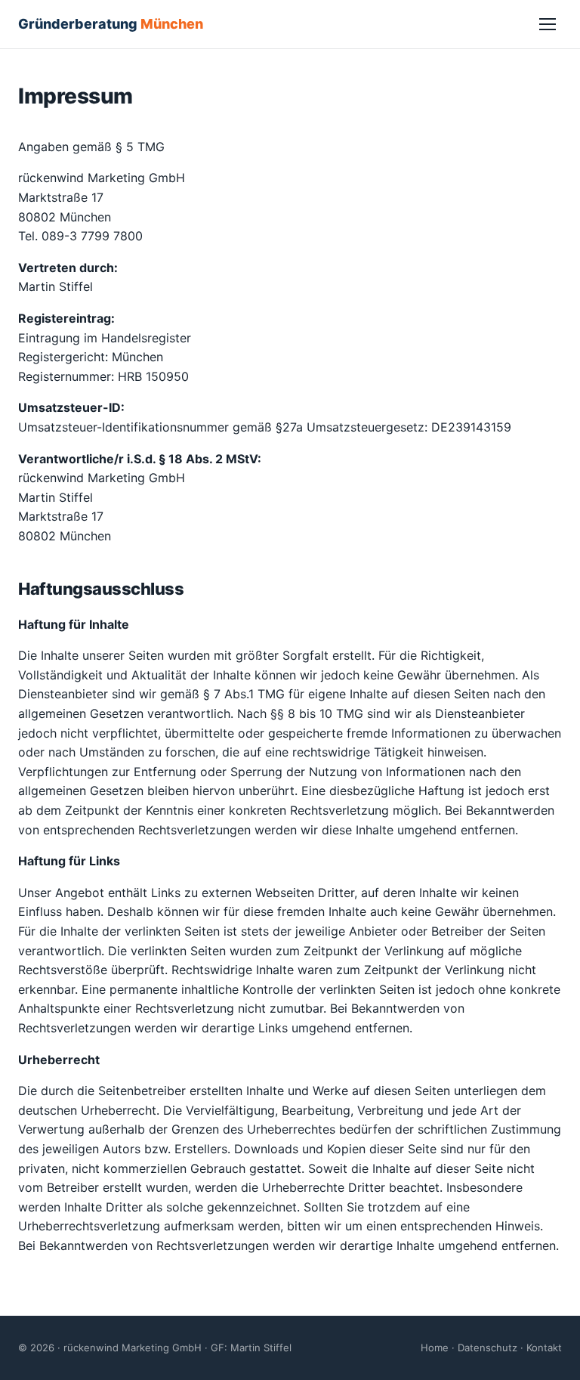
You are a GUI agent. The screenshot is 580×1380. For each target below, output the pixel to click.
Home (435, 1347)
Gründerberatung (110, 24)
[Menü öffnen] (547, 24)
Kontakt (544, 1347)
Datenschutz (487, 1347)
